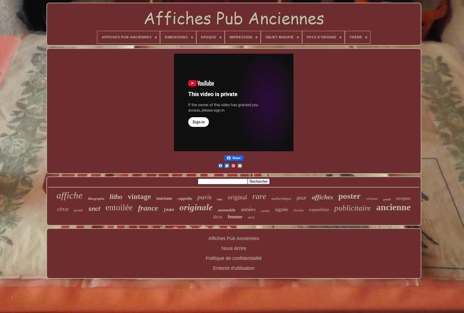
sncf (94, 208)
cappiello (184, 199)
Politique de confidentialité (234, 258)
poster (349, 196)
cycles (265, 210)
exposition (319, 209)
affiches (322, 197)
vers (251, 217)
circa (62, 209)
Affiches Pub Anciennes (233, 238)
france (148, 208)
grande (78, 210)
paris (204, 197)
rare (259, 196)
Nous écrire (234, 248)
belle (219, 199)
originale (196, 207)
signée (281, 209)
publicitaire (352, 208)
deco (217, 216)
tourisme (164, 198)
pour (301, 198)
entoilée (119, 207)
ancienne (393, 207)
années (248, 209)
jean (168, 209)
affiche (69, 195)
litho (116, 197)
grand (387, 199)
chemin (298, 210)
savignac (403, 198)
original (237, 197)
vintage (139, 197)
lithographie (96, 199)
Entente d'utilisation (234, 268)
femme (235, 216)
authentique (281, 198)
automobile (226, 210)
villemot (372, 199)
